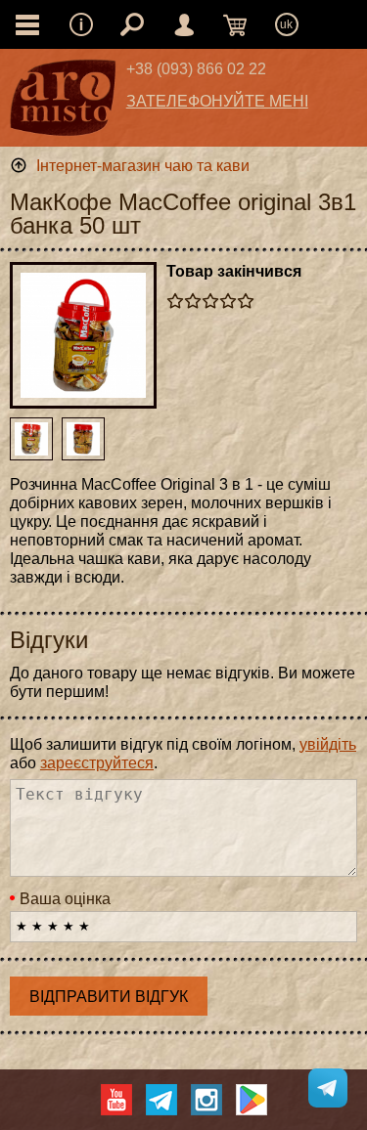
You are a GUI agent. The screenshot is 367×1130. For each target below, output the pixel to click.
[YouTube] (116, 1099)
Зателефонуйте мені (217, 101)
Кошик (235, 24)
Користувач (184, 24)
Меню (81, 24)
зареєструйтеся (97, 763)
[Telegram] (161, 1099)
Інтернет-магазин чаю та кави (143, 165)
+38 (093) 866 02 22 (196, 69)
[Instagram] (206, 1099)
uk (286, 24)
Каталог (27, 24)
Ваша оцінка (65, 899)
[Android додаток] (251, 1099)
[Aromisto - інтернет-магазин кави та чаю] (63, 103)
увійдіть (327, 744)
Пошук (132, 24)
